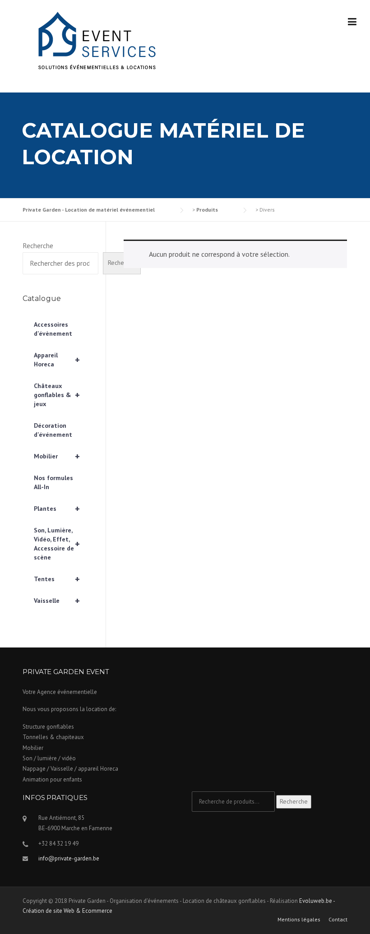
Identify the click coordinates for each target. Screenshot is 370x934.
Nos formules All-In (53, 482)
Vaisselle (57, 600)
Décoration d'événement (53, 430)
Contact (337, 919)
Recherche (38, 245)
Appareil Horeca (57, 359)
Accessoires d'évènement (53, 329)
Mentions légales (299, 919)
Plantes (57, 508)
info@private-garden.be (68, 858)
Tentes (57, 579)
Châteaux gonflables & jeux (57, 395)
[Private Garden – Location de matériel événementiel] (95, 41)
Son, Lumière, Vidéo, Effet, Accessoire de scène (57, 543)
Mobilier (57, 456)
